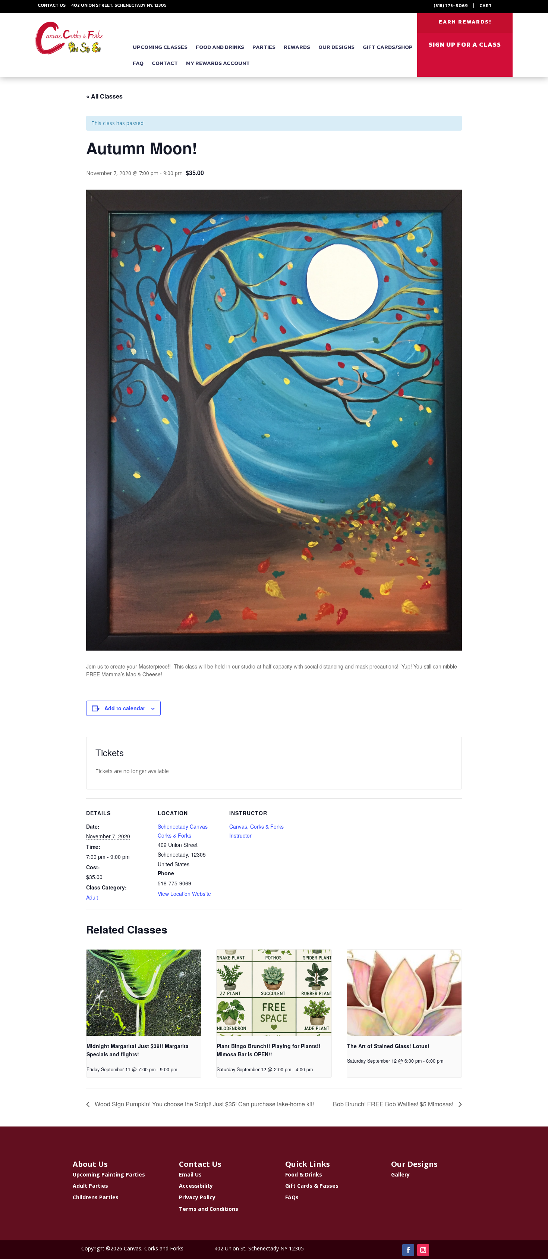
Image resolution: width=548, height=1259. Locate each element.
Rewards (297, 47)
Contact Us (52, 5)
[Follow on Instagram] (423, 1250)
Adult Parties (90, 1185)
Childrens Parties (96, 1197)
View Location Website (184, 893)
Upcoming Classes (160, 47)
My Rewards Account (218, 63)
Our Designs (336, 47)
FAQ (138, 63)
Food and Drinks (220, 47)
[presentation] (143, 992)
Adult (92, 897)
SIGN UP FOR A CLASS (465, 44)
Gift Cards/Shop (388, 47)
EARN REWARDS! (465, 22)
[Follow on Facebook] (408, 1250)
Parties (263, 47)
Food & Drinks (303, 1174)
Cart (485, 5)
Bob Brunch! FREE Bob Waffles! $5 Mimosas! (394, 1104)
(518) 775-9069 (451, 5)
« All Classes (104, 96)
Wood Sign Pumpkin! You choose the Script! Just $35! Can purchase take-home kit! (203, 1104)
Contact (165, 63)
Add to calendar (124, 708)
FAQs (292, 1197)
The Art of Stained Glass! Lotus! (388, 1046)
